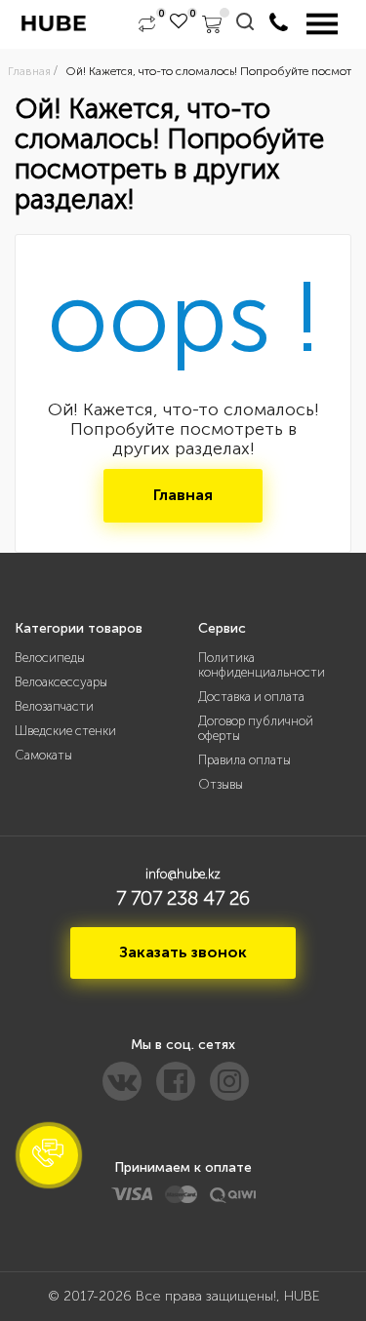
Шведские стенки (65, 730)
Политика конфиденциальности (261, 665)
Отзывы (220, 784)
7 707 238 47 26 (183, 898)
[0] (147, 24)
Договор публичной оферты (255, 728)
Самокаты (43, 755)
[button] (49, 1155)
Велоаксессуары (61, 682)
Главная (183, 495)
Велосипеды (50, 657)
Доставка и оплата (251, 696)
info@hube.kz (183, 874)
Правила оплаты (244, 760)
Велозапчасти (54, 706)
